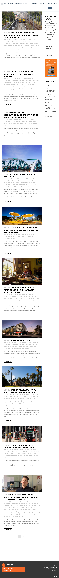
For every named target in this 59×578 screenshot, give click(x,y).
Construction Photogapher (28, 82)
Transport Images (8, 49)
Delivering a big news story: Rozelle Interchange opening (18, 74)
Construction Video (13, 45)
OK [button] (50, 8)
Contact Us (54, 564)
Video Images (16, 49)
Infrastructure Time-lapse (25, 511)
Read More (8, 63)
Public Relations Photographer (29, 300)
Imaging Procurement (31, 509)
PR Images (6, 300)
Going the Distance (21, 341)
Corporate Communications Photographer (21, 121)
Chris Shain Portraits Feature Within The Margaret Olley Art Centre (19, 290)
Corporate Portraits (13, 298)
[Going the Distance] (22, 329)
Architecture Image (26, 342)
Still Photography (28, 47)
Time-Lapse (37, 47)
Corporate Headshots (25, 296)
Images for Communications (19, 509)
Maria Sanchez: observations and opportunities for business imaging (21, 115)
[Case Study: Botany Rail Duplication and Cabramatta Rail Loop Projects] (22, 19)
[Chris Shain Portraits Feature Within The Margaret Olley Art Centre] (22, 271)
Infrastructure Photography (11, 511)
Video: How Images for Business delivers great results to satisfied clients (21, 497)
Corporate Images (11, 507)
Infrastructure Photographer (24, 455)
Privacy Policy (54, 570)
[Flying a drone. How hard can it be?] (22, 158)
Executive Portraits (24, 298)
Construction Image (21, 41)
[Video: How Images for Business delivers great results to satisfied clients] (22, 483)
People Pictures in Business (31, 513)
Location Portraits (34, 298)
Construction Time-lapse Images (26, 84)
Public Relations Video (13, 514)
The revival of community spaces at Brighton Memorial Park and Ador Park (22, 230)
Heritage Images (8, 403)
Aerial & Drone (17, 78)
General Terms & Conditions (50, 567)
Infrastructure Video (9, 513)
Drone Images (11, 346)
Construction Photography (18, 43)
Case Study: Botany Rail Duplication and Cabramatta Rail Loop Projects (21, 35)
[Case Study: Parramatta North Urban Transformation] (22, 376)
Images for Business (23, 45)
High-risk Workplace (32, 507)
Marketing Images (19, 47)
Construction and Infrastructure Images (21, 80)
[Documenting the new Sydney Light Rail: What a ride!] (22, 434)
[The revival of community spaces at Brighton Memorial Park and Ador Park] (22, 215)
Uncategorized (7, 516)
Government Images (30, 402)
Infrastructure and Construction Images (14, 186)
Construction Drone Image (31, 180)
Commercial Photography (20, 39)
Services (55, 565)
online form (52, 116)
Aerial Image (25, 78)
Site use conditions (52, 568)
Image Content (19, 346)
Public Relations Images (15, 300)
